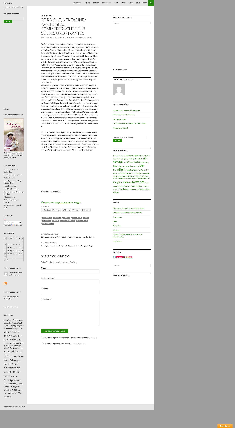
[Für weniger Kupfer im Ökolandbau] (119, 89)
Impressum (117, 217)
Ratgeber (118, 182)
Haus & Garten (8, 345)
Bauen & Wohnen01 (12, 323)
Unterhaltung (10, 386)
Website (44, 288)
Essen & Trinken (127, 162)
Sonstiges (9, 380)
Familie (14, 336)
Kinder (118, 174)
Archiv (10, 320)
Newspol (8, 3)
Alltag (6, 320)
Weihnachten (144, 189)
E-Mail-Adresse (47, 278)
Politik (18, 361)
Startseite (77, 3)
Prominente (142, 179)
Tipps (138, 185)
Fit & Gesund (13, 339)
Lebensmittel (123, 176)
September (117, 241)
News (115, 221)
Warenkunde (46, 16)
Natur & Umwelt (14, 351)
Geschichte (8, 343)
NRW (138, 3)
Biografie (136, 155)
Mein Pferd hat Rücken (11, 189)
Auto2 (20, 320)
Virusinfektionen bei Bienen (123, 115)
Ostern (119, 179)
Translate (19, 225)
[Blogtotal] (128, 257)
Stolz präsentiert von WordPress (14, 407)
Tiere (132, 186)
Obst (86, 218)
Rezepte (96, 3)
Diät (142, 159)
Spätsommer (82, 221)
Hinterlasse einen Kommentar (80, 38)
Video (145, 3)
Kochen (125, 173)
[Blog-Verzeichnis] (118, 257)
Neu (7, 355)
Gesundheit (106, 3)
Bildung (13, 326)
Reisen (123, 3)
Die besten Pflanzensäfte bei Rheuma (127, 212)
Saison (55, 221)
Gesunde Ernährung (132, 166)
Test (128, 186)
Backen (129, 155)
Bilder (116, 3)
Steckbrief (122, 186)
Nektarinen (77, 218)
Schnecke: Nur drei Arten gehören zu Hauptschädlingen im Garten (67, 235)
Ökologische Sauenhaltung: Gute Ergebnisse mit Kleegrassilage (67, 244)
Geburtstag (144, 162)
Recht (6, 372)
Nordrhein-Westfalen (141, 176)
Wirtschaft (12, 393)
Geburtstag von (119, 166)
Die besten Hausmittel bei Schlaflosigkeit (129, 208)
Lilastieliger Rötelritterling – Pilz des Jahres (129, 123)
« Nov (6, 260)
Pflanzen (134, 179)
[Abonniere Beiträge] (5, 283)
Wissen (116, 192)
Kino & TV (8, 348)
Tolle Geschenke (9, 197)
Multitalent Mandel (120, 128)
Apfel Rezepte (117, 156)
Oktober (116, 230)
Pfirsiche (46, 221)
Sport (17, 380)
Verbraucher (130, 189)
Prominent (7, 364)
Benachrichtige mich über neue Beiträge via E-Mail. (64, 343)
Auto (123, 156)
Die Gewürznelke (119, 119)
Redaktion (61, 38)
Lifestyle (15, 348)
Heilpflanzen (142, 170)
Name (43, 268)
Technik (6, 384)
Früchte (57, 218)
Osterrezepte (127, 178)
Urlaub (120, 189)
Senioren (14, 376)
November (117, 226)
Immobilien (17, 345)
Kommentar (46, 299)
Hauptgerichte (132, 170)
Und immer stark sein (13, 114)
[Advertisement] (70, 171)
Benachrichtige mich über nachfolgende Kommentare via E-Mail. (70, 337)
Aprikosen (47, 218)
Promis (148, 178)
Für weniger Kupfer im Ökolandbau (126, 110)
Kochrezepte (136, 173)
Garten (67, 218)
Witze (131, 3)
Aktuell (87, 3)
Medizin (131, 176)
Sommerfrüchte (68, 221)
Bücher (142, 156)
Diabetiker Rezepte (134, 159)
